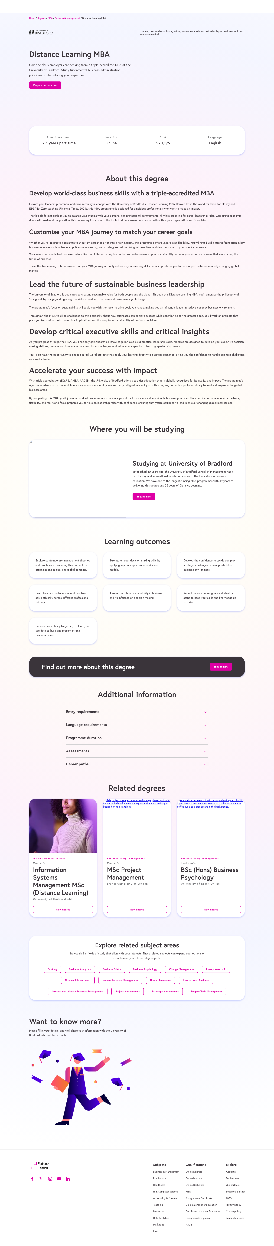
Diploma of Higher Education (201, 1204)
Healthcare (159, 1184)
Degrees (41, 18)
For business (232, 1178)
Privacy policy (233, 1204)
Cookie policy (233, 1211)
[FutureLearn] (39, 1165)
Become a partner (235, 1191)
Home (32, 18)
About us (231, 1171)
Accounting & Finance (165, 1198)
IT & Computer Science (165, 1191)
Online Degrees (194, 1171)
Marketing (158, 1224)
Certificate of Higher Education (203, 1211)
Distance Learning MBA (94, 18)
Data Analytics (161, 1217)
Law (155, 1231)
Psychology (159, 1178)
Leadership (159, 1211)
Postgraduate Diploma (198, 1217)
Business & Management (67, 18)
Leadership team (235, 1217)
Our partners (232, 1184)
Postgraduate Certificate (199, 1198)
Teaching (158, 1204)
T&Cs (229, 1198)
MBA (50, 18)
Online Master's (194, 1178)
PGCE (189, 1224)
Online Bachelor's (195, 1184)
